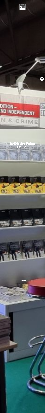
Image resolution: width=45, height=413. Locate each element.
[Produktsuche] (42, 79)
